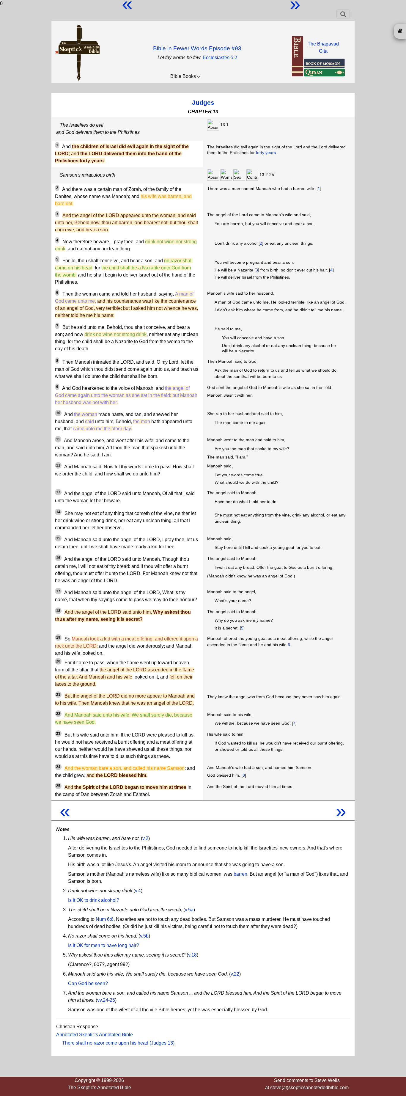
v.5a (189, 909)
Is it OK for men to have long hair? (103, 945)
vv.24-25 (106, 1000)
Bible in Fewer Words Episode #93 (197, 48)
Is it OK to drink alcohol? (93, 900)
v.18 (192, 954)
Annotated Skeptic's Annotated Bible (94, 1034)
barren (240, 874)
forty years (266, 152)
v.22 (235, 973)
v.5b (144, 935)
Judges (203, 102)
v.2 (145, 838)
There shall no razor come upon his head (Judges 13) (118, 1042)
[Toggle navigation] (343, 14)
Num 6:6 (105, 919)
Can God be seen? (88, 983)
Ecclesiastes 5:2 (220, 57)
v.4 (138, 890)
